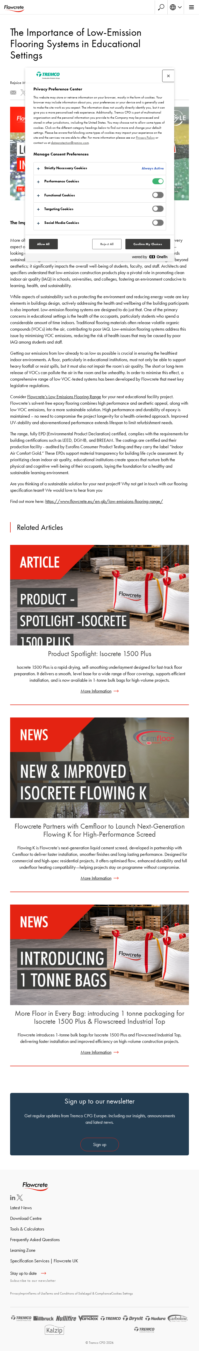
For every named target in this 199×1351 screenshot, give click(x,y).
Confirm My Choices (147, 244)
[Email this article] (13, 92)
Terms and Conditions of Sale (65, 1293)
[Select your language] (176, 7)
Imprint (24, 1293)
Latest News (21, 1208)
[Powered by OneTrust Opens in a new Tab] (152, 258)
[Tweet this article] (23, 92)
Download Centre (26, 1218)
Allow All (43, 244)
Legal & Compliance (97, 1293)
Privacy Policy (145, 137)
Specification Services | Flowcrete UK (44, 1261)
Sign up (99, 1144)
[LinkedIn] (12, 1198)
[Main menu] (191, 7)
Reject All (106, 244)
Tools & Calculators (27, 1229)
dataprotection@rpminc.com (70, 142)
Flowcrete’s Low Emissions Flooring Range (64, 397)
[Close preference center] (168, 76)
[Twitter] (20, 1199)
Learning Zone (22, 1250)
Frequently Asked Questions (35, 1239)
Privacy (15, 1293)
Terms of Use (37, 1293)
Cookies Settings (122, 1293)
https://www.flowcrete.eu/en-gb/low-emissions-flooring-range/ (104, 501)
